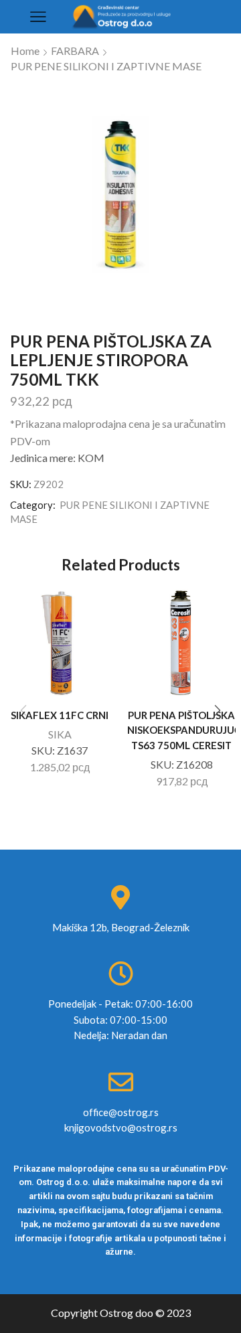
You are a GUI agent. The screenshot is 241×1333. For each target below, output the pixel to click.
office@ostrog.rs (121, 1112)
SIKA (60, 734)
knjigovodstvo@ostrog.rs (120, 1127)
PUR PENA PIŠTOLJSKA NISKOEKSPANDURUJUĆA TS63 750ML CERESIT (181, 730)
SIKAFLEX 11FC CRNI (59, 715)
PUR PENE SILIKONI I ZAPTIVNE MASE (106, 66)
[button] (217, 710)
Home (25, 50)
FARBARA (75, 50)
